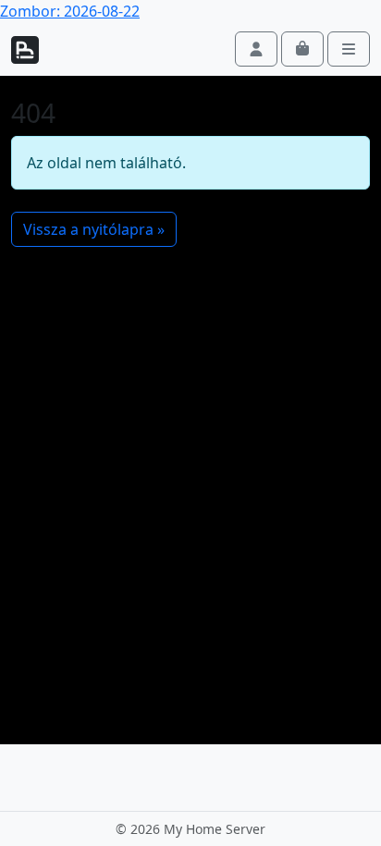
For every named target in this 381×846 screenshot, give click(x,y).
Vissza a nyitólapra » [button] (94, 229)
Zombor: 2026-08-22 (70, 11)
